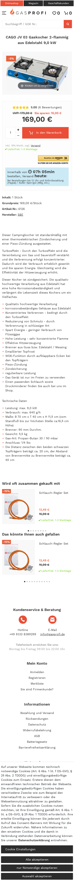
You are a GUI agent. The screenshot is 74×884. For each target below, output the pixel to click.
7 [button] (43, 530)
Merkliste (37, 683)
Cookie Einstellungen (20, 849)
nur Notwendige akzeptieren (37, 867)
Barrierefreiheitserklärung (37, 747)
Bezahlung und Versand (37, 713)
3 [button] (33, 530)
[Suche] (68, 24)
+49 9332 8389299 (22, 634)
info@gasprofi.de (52, 634)
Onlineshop (11, 3)
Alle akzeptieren (37, 859)
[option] (37, 506)
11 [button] (49, 581)
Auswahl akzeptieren (37, 876)
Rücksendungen (37, 718)
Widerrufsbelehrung (37, 730)
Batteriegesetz (37, 741)
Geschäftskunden (58, 3)
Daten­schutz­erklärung (34, 840)
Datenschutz (37, 724)
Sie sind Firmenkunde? (37, 689)
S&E (20, 214)
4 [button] (35, 530)
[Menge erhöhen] (18, 130)
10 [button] (46, 581)
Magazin (33, 3)
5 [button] (38, 530)
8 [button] (45, 530)
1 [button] (28, 530)
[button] (53, 159)
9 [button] (44, 581)
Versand (35, 145)
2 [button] (30, 530)
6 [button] (40, 530)
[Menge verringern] (18, 136)
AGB (37, 736)
